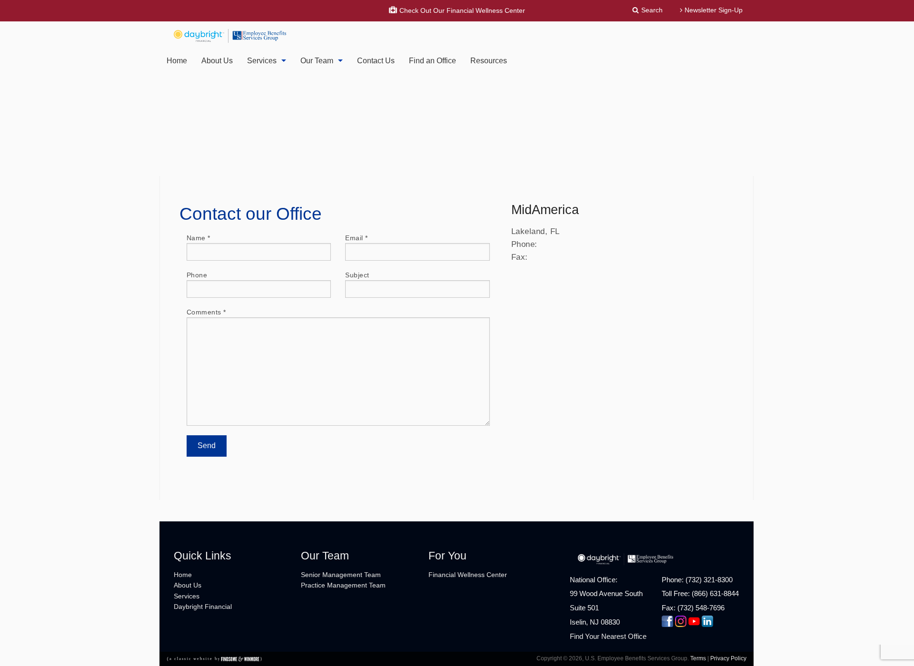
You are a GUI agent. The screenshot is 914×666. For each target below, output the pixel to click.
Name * (198, 238)
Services (262, 61)
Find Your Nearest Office (608, 636)
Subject (357, 275)
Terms (698, 658)
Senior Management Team (341, 574)
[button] (649, 10)
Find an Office (432, 61)
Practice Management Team (343, 585)
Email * (356, 238)
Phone (197, 275)
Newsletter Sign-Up (714, 10)
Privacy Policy (728, 658)
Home (177, 61)
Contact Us (376, 61)
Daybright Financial (203, 606)
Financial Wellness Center (467, 574)
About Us (217, 61)
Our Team (316, 61)
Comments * (206, 312)
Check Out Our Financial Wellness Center (462, 10)
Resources (488, 61)
